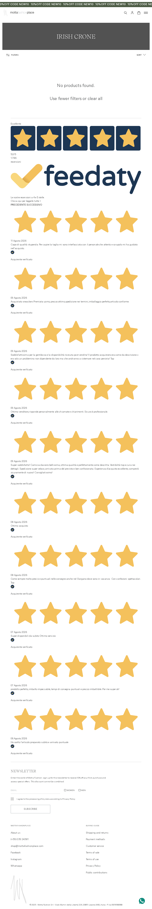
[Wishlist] (118, 12)
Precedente (18, 205)
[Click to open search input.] (125, 12)
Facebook (16, 853)
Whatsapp (16, 866)
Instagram (16, 859)
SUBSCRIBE (30, 809)
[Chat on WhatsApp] (142, 901)
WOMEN (71, 790)
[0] (139, 13)
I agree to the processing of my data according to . (46, 799)
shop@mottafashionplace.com (27, 846)
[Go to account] (132, 13)
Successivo (34, 205)
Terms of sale (92, 853)
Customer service (95, 846)
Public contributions (96, 873)
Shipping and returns (97, 833)
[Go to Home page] (5, 13)
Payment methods (95, 839)
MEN (83, 790)
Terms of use (92, 859)
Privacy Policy (68, 799)
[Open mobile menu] (146, 12)
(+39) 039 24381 (20, 839)
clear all (95, 99)
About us (15, 833)
